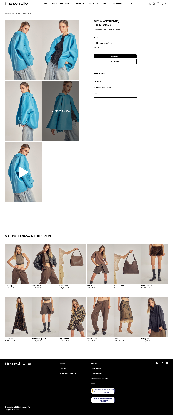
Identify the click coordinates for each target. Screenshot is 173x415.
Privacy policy (96, 373)
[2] (60, 50)
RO (149, 3)
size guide (98, 47)
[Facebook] (157, 363)
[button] (166, 4)
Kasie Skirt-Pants (39, 339)
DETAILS (97, 81)
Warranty (95, 363)
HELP (96, 94)
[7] (23, 111)
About (62, 363)
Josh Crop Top (10, 286)
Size (96, 37)
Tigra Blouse (64, 339)
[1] (23, 50)
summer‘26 (80, 3)
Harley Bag (63, 286)
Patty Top (91, 286)
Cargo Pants (92, 339)
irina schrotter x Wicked (61, 3)
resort (105, 3)
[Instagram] (162, 363)
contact (130, 3)
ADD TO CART (115, 56)
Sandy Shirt (145, 339)
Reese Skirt (118, 339)
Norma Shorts (146, 286)
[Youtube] (167, 363)
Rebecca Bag (119, 286)
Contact (63, 368)
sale (45, 3)
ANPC (93, 384)
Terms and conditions (99, 378)
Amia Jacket (37, 286)
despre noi (117, 3)
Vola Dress (9, 339)
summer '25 (9, 14)
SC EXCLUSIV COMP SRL (68, 373)
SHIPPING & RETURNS (102, 88)
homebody (93, 3)
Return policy (96, 368)
